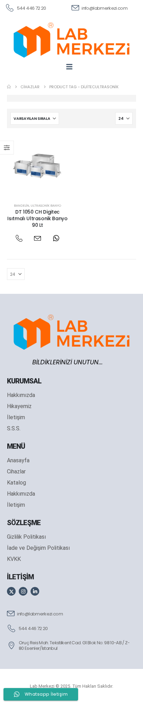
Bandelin (21, 205)
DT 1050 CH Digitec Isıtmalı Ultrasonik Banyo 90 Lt (37, 218)
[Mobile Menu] (71, 67)
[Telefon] (19, 238)
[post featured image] (37, 165)
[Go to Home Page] (9, 87)
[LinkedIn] (35, 591)
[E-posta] (38, 238)
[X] (11, 591)
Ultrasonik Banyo (46, 205)
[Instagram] (23, 591)
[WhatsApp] (56, 238)
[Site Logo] (71, 40)
